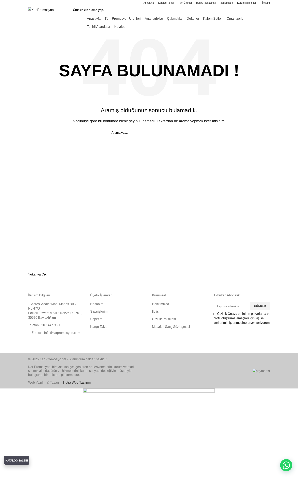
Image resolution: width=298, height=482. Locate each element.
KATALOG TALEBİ (16, 460)
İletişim (157, 311)
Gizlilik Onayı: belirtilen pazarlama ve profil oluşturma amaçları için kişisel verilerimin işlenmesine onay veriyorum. (241, 318)
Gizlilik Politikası (164, 319)
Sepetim (96, 319)
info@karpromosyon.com (47, 2)
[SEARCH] (252, 10)
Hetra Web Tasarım (77, 382)
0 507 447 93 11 (82, 2)
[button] (286, 465)
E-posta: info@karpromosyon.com (55, 333)
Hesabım (96, 304)
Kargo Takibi (99, 326)
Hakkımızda (160, 304)
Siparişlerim (98, 311)
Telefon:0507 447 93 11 (45, 325)
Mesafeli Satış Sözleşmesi (171, 326)
